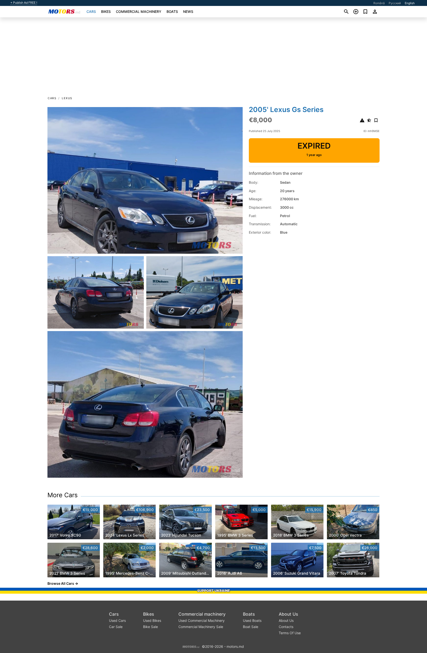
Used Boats (252, 620)
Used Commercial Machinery (201, 620)
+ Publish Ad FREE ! (23, 2)
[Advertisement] (213, 58)
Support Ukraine (213, 590)
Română (379, 3)
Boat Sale (250, 627)
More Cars (62, 495)
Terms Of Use (290, 633)
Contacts (286, 627)
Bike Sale (150, 627)
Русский (395, 3)
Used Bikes (152, 620)
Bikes (106, 11)
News (188, 11)
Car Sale (116, 627)
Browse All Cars (60, 583)
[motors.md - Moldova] (191, 646)
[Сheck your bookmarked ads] (365, 12)
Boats (172, 11)
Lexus (67, 98)
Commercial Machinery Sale (200, 627)
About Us (288, 614)
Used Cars (117, 620)
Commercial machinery (138, 11)
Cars (91, 11)
